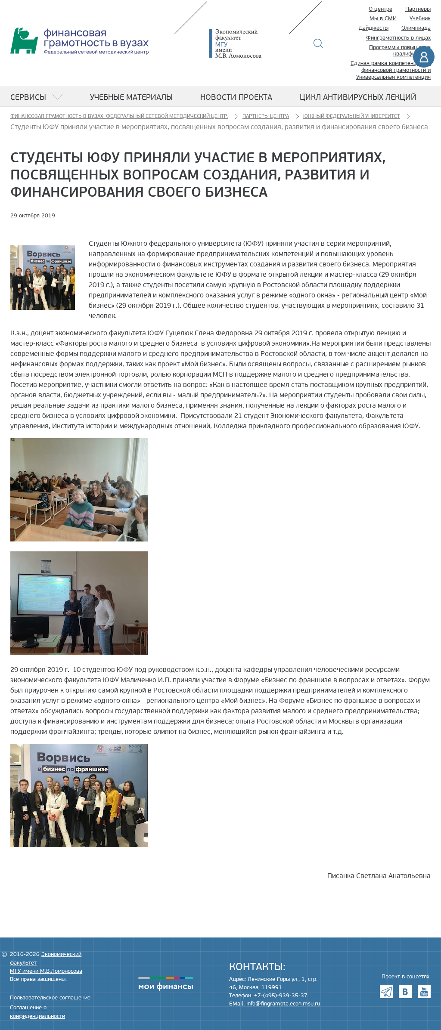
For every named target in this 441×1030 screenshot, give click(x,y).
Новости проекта (236, 97)
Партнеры (418, 9)
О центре (380, 9)
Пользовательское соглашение (50, 997)
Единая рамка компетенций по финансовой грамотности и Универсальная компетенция (391, 70)
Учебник (420, 18)
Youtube (424, 991)
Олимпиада (416, 28)
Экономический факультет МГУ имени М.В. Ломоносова (248, 43)
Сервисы (28, 97)
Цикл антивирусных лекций (358, 97)
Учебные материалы (131, 97)
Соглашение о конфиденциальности (37, 1011)
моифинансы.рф (165, 984)
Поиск (318, 43)
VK (405, 991)
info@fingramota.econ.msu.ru (283, 1003)
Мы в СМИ (383, 18)
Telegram (386, 991)
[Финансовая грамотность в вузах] (79, 41)
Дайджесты (373, 28)
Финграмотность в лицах (398, 37)
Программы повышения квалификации (400, 51)
